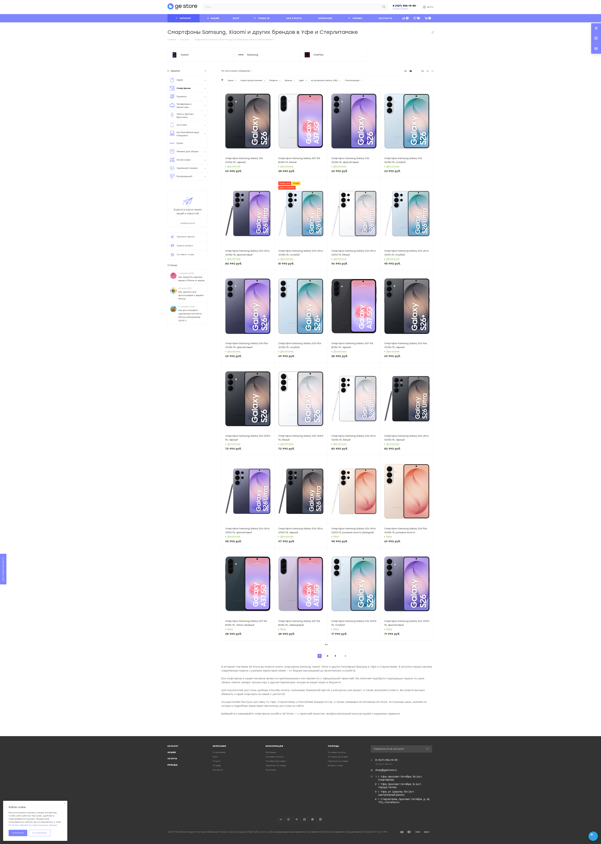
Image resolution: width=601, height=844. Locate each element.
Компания (219, 746)
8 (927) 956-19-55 (404, 5)
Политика (271, 770)
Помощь (333, 746)
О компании (219, 752)
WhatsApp (312, 819)
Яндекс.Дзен (320, 819)
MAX (304, 819)
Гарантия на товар (276, 765)
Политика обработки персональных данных (33, 825)
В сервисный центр (3, 568)
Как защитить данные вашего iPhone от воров (191, 278)
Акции (171, 752)
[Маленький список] (405, 71)
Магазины (271, 752)
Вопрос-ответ (335, 765)
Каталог (173, 746)
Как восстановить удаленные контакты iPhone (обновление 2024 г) (190, 315)
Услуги (172, 758)
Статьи (172, 265)
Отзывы (217, 765)
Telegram (296, 819)
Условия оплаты (274, 757)
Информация (274, 746)
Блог (215, 757)
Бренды (172, 765)
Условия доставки (276, 761)
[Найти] (384, 7)
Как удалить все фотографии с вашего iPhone (191, 295)
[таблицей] (432, 71)
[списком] (427, 71)
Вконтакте (280, 819)
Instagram (288, 819)
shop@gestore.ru (386, 770)
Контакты (218, 770)
